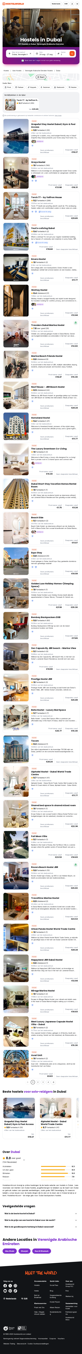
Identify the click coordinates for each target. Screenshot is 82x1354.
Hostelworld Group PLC (70, 1285)
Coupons (52, 1338)
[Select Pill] (72, 4)
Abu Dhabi (9, 1251)
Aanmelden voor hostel (71, 1307)
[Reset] (30, 53)
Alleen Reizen (55, 1307)
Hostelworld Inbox (70, 1319)
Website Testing (9, 1344)
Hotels (36, 1291)
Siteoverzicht (21, 1344)
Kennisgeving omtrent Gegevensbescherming (19, 1338)
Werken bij (69, 1296)
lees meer (58, 115)
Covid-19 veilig (46, 211)
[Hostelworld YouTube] (5, 1291)
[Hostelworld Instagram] (15, 1285)
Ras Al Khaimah (41, 1251)
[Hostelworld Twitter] (10, 1285)
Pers (67, 1291)
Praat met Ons (39, 1307)
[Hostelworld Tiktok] (15, 1291)
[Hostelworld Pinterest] (10, 1291)
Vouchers (61, 1338)
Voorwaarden (43, 1338)
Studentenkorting (55, 1313)
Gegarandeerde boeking (55, 1296)
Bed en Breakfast (37, 1296)
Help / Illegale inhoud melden (39, 1313)
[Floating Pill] (28, 1082)
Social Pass (54, 1285)
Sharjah (24, 1251)
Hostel (34, 121)
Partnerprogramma (71, 1313)
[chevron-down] (24, 1159)
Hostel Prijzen (55, 1302)
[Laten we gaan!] (72, 53)
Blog (51, 1291)
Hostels (37, 1285)
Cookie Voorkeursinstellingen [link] (38, 1344)
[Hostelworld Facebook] (5, 1285)
